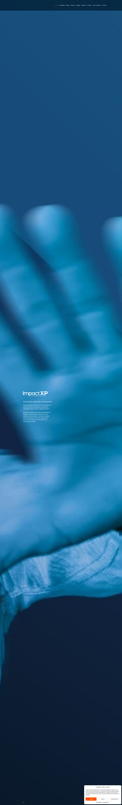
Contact (104, 5)
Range (67, 5)
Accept (91, 799)
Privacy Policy (106, 802)
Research (83, 5)
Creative (89, 5)
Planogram (62, 5)
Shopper (72, 5)
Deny (102, 799)
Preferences (114, 799)
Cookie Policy (99, 802)
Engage (78, 5)
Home (56, 5)
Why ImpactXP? (97, 5)
